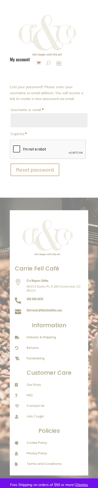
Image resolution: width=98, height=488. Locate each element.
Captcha (19, 134)
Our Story (34, 385)
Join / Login (35, 416)
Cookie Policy (37, 443)
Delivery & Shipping (41, 337)
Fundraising (35, 358)
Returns (33, 348)
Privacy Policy (37, 453)
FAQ (30, 395)
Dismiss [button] (81, 484)
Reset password (35, 170)
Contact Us (35, 406)
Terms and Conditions (44, 464)
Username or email (34, 109)
